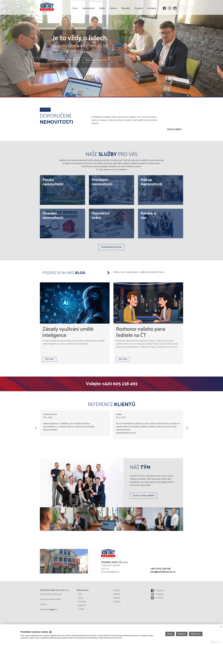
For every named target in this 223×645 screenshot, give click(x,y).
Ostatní (81, 609)
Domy (80, 598)
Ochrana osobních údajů (50, 599)
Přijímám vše (196, 634)
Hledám (116, 590)
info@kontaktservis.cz (162, 572)
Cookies (43, 604)
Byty (80, 594)
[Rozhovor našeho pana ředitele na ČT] (148, 303)
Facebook (160, 590)
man (54, 609)
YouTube (159, 598)
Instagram (160, 594)
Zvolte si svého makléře (143, 495)
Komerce (82, 605)
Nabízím (116, 594)
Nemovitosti (88, 23)
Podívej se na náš (63, 273)
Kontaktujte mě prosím (111, 247)
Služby (102, 23)
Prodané (138, 23)
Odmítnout (182, 634)
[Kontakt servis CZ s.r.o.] (59, 7)
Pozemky (82, 601)
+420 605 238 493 (119, 384)
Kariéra (113, 23)
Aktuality (125, 23)
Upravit (170, 634)
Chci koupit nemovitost (95, 60)
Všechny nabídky (174, 129)
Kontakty (151, 23)
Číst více (49, 359)
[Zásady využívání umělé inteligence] (75, 303)
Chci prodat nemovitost (66, 60)
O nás (75, 23)
